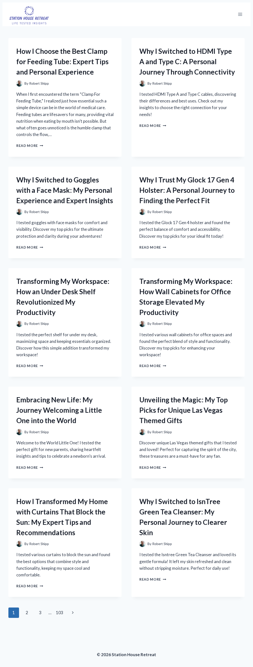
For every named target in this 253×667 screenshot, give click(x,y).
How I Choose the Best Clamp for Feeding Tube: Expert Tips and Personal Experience (62, 61)
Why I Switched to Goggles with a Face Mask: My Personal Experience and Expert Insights (64, 190)
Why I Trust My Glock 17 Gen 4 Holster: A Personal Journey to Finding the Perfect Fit (187, 190)
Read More (29, 146)
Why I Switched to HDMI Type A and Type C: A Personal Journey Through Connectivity (187, 61)
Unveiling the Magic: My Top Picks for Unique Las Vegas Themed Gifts (183, 410)
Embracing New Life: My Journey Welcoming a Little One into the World (59, 410)
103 (59, 612)
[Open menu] (240, 14)
